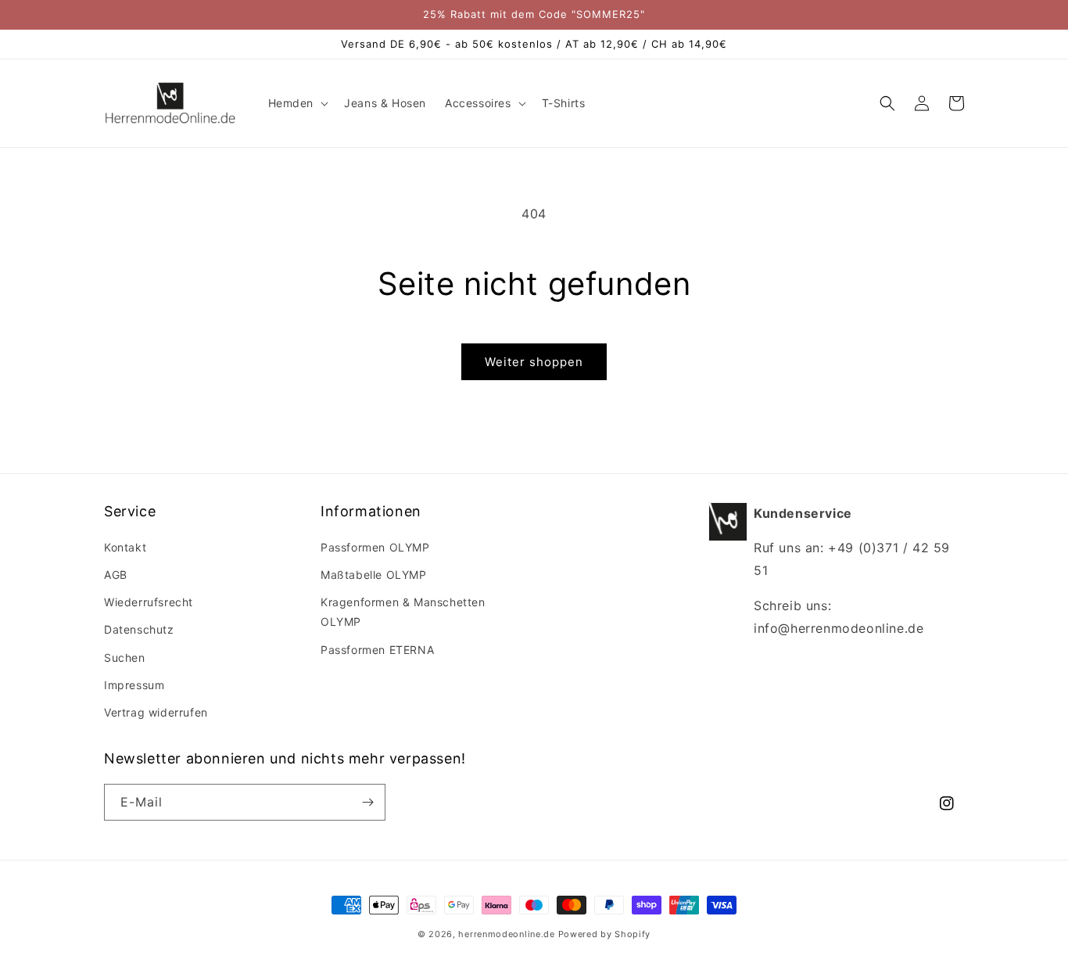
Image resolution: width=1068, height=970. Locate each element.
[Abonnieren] (367, 802)
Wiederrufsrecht (148, 602)
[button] (297, 103)
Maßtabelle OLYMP (374, 574)
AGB (115, 574)
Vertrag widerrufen (156, 712)
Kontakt (125, 547)
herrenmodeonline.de (506, 934)
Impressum (134, 685)
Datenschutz (139, 629)
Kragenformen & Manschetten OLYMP (403, 611)
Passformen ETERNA (377, 649)
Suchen (124, 657)
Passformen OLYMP (375, 547)
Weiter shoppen (534, 361)
